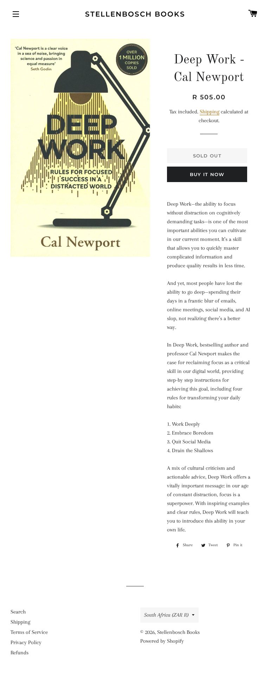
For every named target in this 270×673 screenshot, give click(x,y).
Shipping (209, 111)
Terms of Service (29, 632)
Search (18, 612)
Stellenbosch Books (135, 14)
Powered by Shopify (162, 641)
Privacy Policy (26, 642)
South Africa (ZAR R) (166, 615)
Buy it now (207, 174)
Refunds (19, 652)
